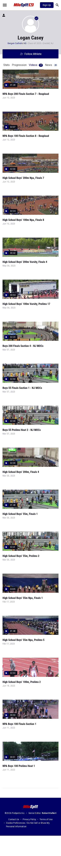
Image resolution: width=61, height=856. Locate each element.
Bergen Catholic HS (17, 43)
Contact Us (13, 819)
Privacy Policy (29, 819)
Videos (35, 65)
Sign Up (47, 5)
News (51, 65)
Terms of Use (46, 819)
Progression (19, 65)
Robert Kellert (49, 813)
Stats (6, 65)
